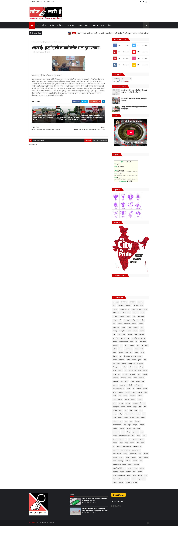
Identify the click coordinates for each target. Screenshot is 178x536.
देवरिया (128, 388)
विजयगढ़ (134, 457)
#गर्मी (114, 305)
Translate (126, 81)
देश (38, 25)
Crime (145, 309)
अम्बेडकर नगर (116, 327)
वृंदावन (140, 457)
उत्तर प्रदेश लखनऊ (124, 338)
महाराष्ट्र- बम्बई (137, 428)
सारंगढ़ (135, 468)
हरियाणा (120, 479)
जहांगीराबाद (123, 378)
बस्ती (141, 410)
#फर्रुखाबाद (128, 305)
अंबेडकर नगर (127, 320)
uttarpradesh (141, 316)
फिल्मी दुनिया (116, 406)
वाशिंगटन (128, 457)
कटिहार (114, 349)
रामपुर (121, 443)
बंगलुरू (135, 406)
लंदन (140, 453)
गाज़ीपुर (134, 360)
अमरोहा (142, 320)
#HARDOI (132, 302)
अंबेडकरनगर (135, 320)
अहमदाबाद (136, 327)
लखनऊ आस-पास (137, 446)
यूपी (125, 439)
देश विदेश (139, 388)
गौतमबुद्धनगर (115, 367)
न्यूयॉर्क (114, 396)
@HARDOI (124, 302)
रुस (113, 446)
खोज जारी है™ (33, 523)
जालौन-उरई (141, 378)
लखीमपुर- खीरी (133, 453)
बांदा (144, 414)
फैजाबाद (123, 406)
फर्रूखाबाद (135, 403)
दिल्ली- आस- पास (138, 385)
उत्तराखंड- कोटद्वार (123, 341)
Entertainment (126, 313)
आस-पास (142, 331)
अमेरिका (120, 323)
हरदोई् (146, 475)
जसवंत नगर (115, 378)
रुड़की (142, 443)
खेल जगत (115, 356)
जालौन (135, 378)
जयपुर (139, 374)
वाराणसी (121, 457)
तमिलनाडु (115, 385)
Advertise (47, 1)
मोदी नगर (115, 439)
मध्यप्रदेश (135, 425)
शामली (114, 461)
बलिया (136, 410)
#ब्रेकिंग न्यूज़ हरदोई (138, 305)
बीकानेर (143, 417)
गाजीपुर (128, 360)
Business (139, 309)
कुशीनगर (121, 352)
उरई (136, 341)
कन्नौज (120, 349)
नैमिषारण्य (139, 392)
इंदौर (124, 334)
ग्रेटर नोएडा (123, 367)
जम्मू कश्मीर (125, 374)
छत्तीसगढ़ (145, 370)
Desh (119, 313)
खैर (120, 356)
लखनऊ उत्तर (116, 450)
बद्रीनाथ (115, 410)
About (33, 1)
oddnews (122, 316)
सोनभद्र (140, 471)
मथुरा (129, 425)
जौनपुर (126, 381)
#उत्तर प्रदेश (140, 302)
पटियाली (125, 396)
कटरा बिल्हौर (145, 345)
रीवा (138, 443)
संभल (141, 461)
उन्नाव (131, 341)
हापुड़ (139, 479)
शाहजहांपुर (120, 461)
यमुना (120, 439)
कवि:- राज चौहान (128, 349)
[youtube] (146, 2)
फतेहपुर (114, 403)
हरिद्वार (114, 479)
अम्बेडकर (141, 323)
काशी (141, 349)
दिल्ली (62, 33)
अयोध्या (123, 327)
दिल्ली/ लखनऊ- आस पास (118, 388)
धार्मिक (114, 392)
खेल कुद (142, 352)
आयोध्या (129, 331)
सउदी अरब (128, 461)
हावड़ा (143, 479)
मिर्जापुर (128, 432)
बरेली (131, 410)
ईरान (136, 334)
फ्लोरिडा (129, 406)
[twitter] (143, 2)
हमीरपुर (129, 475)
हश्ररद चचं (126, 479)
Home (34, 42)
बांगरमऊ (132, 414)
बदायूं (145, 406)
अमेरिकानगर (127, 323)
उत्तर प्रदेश (115, 338)
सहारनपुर (130, 468)
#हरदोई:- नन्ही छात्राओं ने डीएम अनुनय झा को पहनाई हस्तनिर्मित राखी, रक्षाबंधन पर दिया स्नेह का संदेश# (92, 117)
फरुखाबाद (121, 403)
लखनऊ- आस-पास (125, 450)
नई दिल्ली (120, 392)
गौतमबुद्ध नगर (140, 363)
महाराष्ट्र (129, 428)
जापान (129, 378)
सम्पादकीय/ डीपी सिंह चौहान (119, 468)
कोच (131, 352)
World (114, 320)
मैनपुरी (144, 435)
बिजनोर (126, 417)
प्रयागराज (140, 399)
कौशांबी (136, 352)
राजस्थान (141, 439)
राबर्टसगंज (115, 443)
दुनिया (44, 25)
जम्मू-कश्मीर (132, 374)
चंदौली (114, 370)
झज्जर (132, 381)
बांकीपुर (120, 414)
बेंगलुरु (120, 421)
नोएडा (145, 392)
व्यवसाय (95, 25)
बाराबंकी (120, 417)
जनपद (114, 374)
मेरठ (133, 435)
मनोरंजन (60, 25)
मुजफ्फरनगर (135, 432)
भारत (131, 421)
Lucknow (115, 316)
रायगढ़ (126, 443)
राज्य (103, 25)
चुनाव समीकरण (132, 370)
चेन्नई (139, 370)
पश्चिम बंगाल (132, 396)
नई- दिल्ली (127, 392)
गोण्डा (118, 363)
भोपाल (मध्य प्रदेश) (117, 425)
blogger (88, 140)
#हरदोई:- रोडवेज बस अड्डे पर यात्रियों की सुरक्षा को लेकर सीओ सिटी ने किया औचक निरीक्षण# (43, 117)
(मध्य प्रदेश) (115, 302)
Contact (39, 1)
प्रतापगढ (127, 399)
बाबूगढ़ (114, 417)
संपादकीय (135, 461)
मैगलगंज (138, 435)
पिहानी (114, 399)
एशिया (126, 345)
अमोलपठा (134, 323)
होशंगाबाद (121, 482)
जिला (109, 25)
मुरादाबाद (115, 435)
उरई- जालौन (143, 341)
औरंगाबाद (132, 345)
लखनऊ (119, 446)
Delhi (114, 313)
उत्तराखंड (115, 341)
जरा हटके (70, 25)
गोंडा (114, 363)
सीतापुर (122, 471)
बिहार (137, 417)
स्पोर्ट (87, 25)
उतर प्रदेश (141, 334)
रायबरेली (132, 443)
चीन (125, 370)
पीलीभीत (120, 399)
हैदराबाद (115, 482)
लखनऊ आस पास (127, 446)
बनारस (120, 410)
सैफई (134, 471)
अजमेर (119, 320)
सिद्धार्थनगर (115, 471)
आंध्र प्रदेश (122, 331)
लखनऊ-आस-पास (117, 453)
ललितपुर (146, 453)
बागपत (126, 414)
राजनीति (135, 439)
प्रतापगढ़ (133, 399)
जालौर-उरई (115, 381)
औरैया (138, 345)
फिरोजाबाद (142, 403)
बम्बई (126, 410)
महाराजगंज (122, 428)
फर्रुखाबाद (128, 403)
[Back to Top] (148, 523)
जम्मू (119, 374)
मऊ (125, 425)
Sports (128, 316)
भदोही (126, 421)
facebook (103, 140)
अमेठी (114, 323)
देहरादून (145, 388)
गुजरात (139, 360)
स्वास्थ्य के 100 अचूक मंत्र (119, 475)
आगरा (142, 327)
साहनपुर (141, 468)
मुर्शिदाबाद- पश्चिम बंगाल (124, 435)
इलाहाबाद (130, 334)
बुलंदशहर (115, 421)
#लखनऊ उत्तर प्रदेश (124, 309)
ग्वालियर (130, 367)
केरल (126, 352)
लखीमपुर (125, 453)
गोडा (145, 360)
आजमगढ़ (115, 331)
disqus (95, 140)
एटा (121, 345)
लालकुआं (115, 457)
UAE (134, 316)
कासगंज (114, 352)
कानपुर (136, 349)
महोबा (123, 432)
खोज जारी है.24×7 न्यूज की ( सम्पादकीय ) (133, 356)
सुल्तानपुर (128, 471)
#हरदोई (133, 309)
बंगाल (140, 406)
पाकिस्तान (140, 396)
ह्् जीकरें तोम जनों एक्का (131, 482)
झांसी (143, 381)
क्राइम (79, 25)
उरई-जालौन (115, 345)
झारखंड (138, 381)
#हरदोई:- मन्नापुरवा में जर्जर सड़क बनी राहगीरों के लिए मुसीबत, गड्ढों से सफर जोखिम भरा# (68, 118)
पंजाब (120, 396)
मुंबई (142, 432)
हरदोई (52, 25)
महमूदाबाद (115, 428)
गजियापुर (115, 360)
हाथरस (133, 479)
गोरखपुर (124, 363)
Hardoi (142, 313)
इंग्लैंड (114, 334)
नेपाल (133, 392)
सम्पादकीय (136, 464)
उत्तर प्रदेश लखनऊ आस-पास (138, 338)
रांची (130, 439)
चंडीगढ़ (141, 367)
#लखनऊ (115, 309)
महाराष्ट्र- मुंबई (116, 432)
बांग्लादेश (138, 414)
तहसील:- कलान (123, 385)
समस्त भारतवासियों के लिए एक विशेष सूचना (122, 464)
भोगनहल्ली (137, 421)
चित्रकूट (120, 370)
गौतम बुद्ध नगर (131, 363)
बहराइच (114, 414)
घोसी (136, 367)
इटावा (119, 334)
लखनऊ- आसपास (136, 450)
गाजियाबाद (121, 360)
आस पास (135, 331)
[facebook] (140, 2)
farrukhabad (135, 313)
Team (53, 1)
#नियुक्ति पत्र (121, 305)
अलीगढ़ (129, 327)
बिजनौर (132, 417)
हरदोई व (140, 475)
